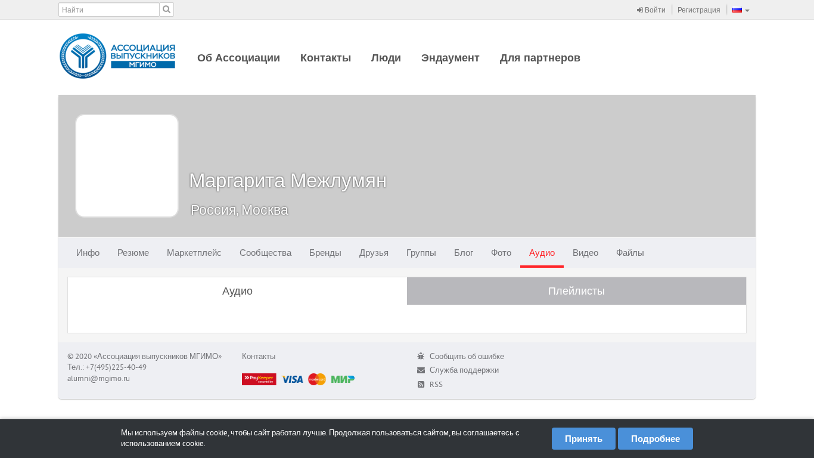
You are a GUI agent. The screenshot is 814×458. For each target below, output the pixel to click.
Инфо (88, 252)
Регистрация (699, 9)
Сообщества (265, 252)
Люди (386, 57)
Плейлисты (576, 291)
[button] (741, 9)
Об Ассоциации (238, 57)
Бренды (325, 252)
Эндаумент (450, 57)
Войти (654, 9)
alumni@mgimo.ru (98, 378)
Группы (421, 252)
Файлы (630, 252)
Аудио (542, 252)
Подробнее (655, 438)
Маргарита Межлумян (288, 180)
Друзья (374, 252)
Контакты (325, 57)
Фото (501, 252)
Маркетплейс (194, 252)
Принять (583, 438)
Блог (463, 252)
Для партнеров (540, 57)
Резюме (133, 252)
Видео (585, 252)
